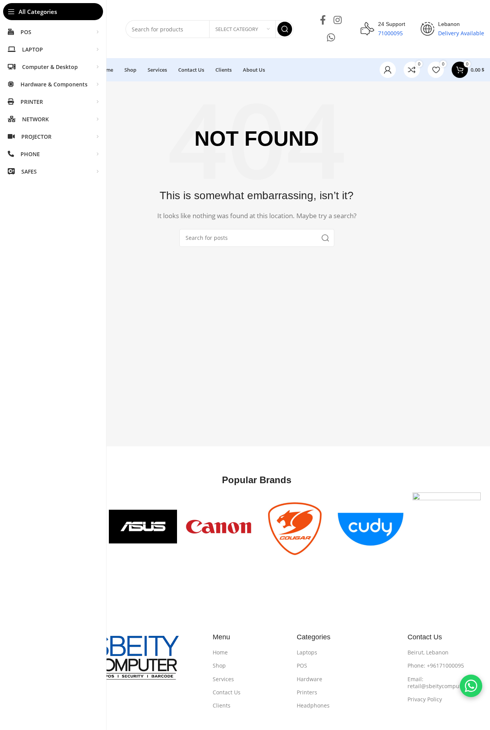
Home (220, 652)
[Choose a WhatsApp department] (471, 686)
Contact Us (227, 692)
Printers (307, 692)
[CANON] (219, 526)
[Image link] (115, 662)
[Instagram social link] (338, 20)
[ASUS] (143, 526)
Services (223, 679)
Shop (219, 665)
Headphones (313, 705)
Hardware (309, 679)
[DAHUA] (447, 526)
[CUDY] (371, 526)
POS (302, 665)
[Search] (284, 29)
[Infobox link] (383, 29)
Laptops (307, 652)
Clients (221, 705)
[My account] (388, 69)
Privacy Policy (424, 699)
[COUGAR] (295, 526)
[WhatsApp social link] (331, 37)
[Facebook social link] (323, 20)
